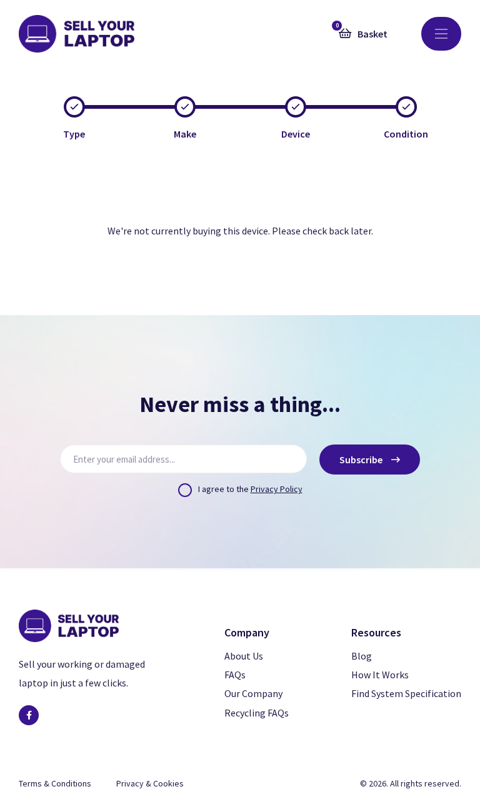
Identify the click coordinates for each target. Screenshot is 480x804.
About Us (243, 656)
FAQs (235, 674)
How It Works (380, 674)
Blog (361, 656)
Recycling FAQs (256, 712)
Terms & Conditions (55, 783)
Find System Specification (406, 693)
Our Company (253, 693)
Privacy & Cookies (150, 783)
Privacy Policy (276, 489)
